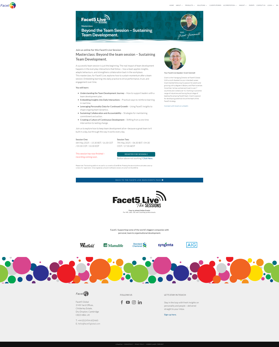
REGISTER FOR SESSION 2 (136, 154)
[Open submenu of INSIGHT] (247, 5)
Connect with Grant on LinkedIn (176, 106)
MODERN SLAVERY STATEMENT (154, 344)
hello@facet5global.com (89, 323)
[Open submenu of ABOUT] (183, 5)
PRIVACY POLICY (139, 344)
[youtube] (128, 302)
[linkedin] (140, 302)
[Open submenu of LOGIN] (274, 5)
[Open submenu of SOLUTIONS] (207, 5)
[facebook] (122, 302)
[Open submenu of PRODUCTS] (195, 5)
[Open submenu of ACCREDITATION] (237, 5)
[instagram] (134, 302)
